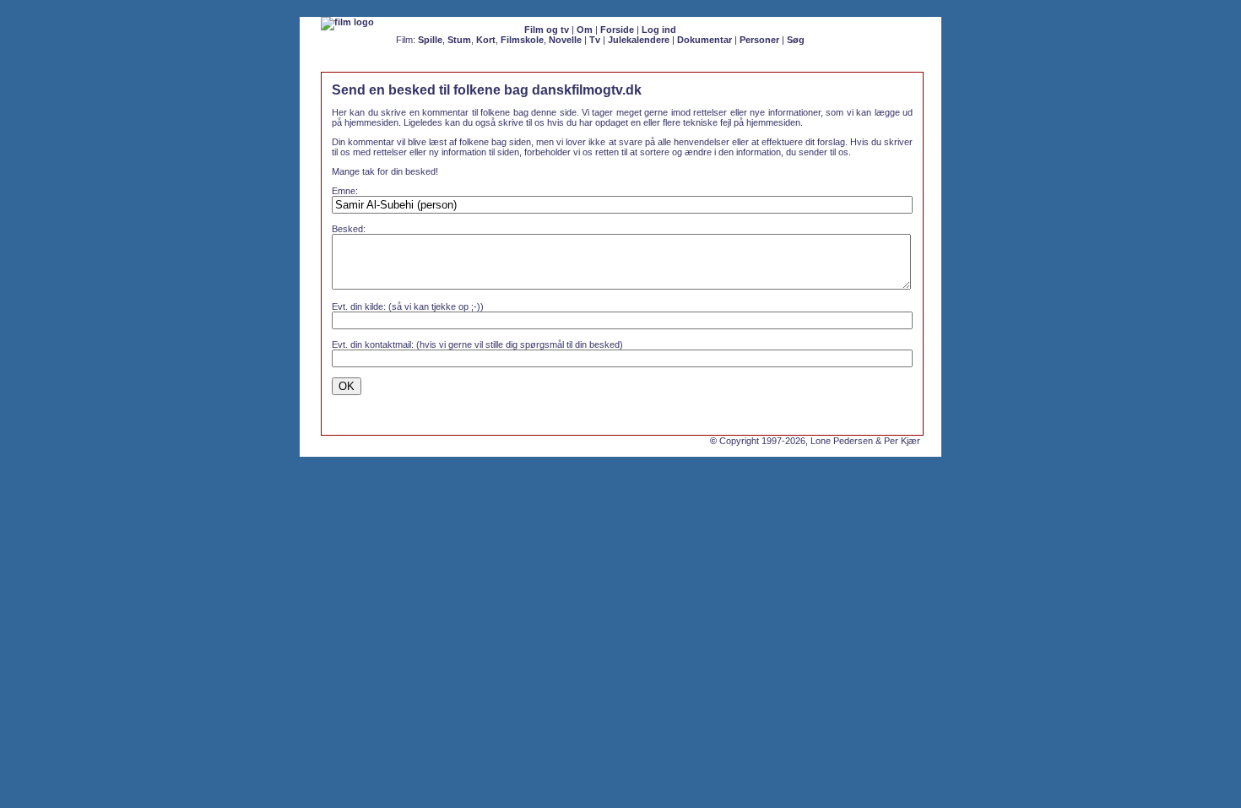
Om (585, 29)
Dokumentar (704, 40)
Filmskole (522, 40)
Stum (459, 40)
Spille (430, 40)
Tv (594, 40)
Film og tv (546, 29)
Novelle (565, 40)
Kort (486, 40)
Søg (796, 40)
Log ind (659, 29)
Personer (759, 40)
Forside (617, 29)
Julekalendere (638, 40)
